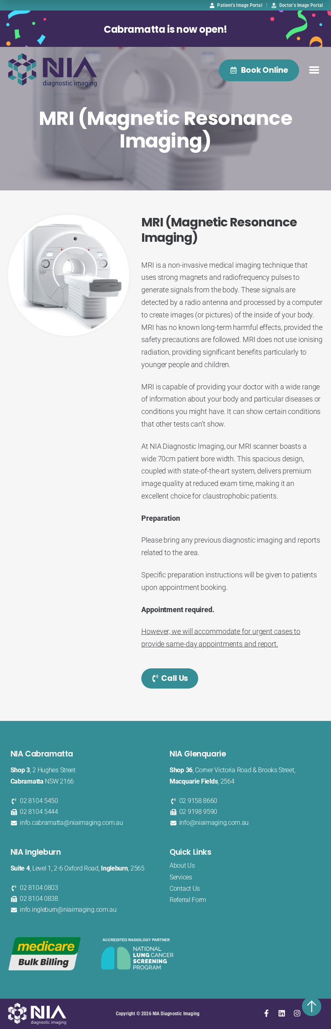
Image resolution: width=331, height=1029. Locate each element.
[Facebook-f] (266, 1013)
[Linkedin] (281, 1013)
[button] (314, 70)
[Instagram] (297, 1013)
